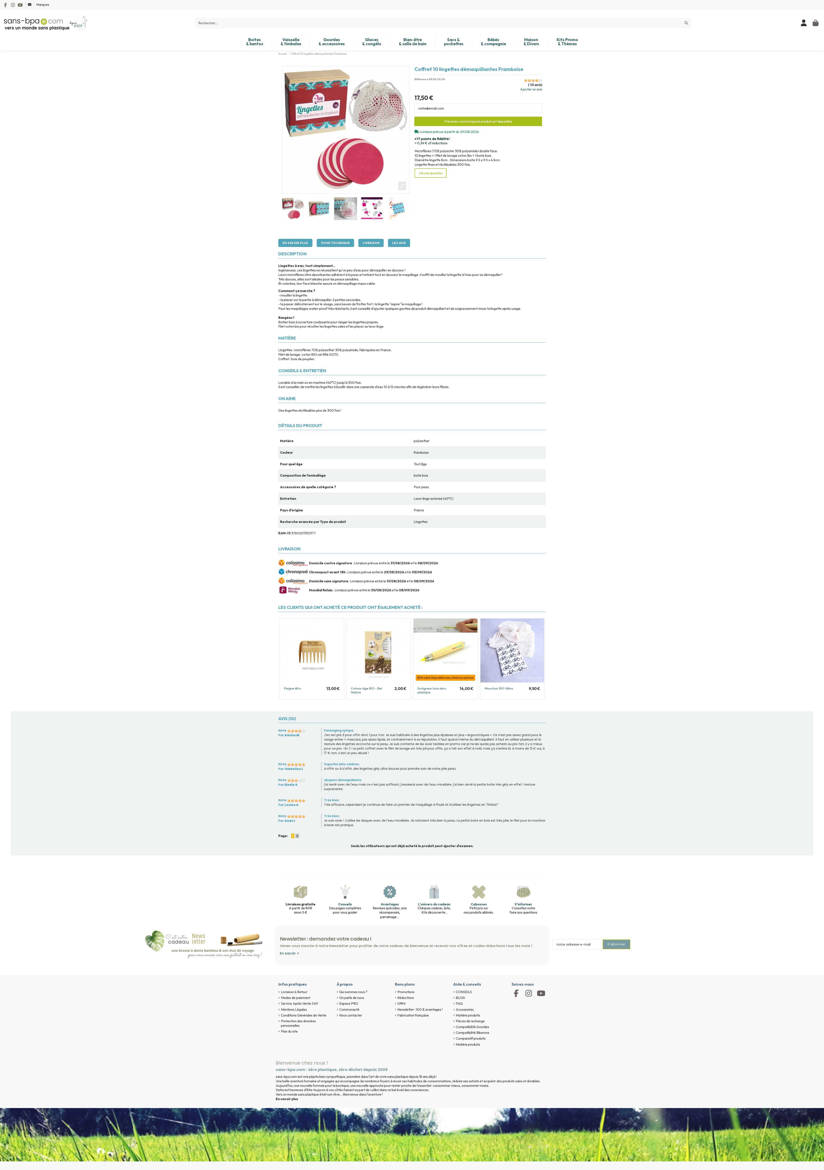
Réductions (405, 997)
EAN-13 (284, 533)
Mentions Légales (294, 1009)
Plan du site (289, 1031)
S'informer (523, 904)
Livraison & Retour (294, 992)
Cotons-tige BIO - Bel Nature (366, 690)
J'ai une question (430, 173)
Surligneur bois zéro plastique (432, 690)
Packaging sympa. (339, 730)
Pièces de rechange (470, 1021)
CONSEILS (464, 992)
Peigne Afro (292, 688)
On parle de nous (351, 997)
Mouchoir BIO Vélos (499, 688)
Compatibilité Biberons (472, 1032)
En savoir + (289, 953)
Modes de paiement (295, 997)
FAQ (459, 1003)
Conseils (345, 904)
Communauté (349, 1009)
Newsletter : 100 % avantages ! (419, 1009)
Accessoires (465, 1009)
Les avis (399, 243)
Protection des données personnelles (298, 1023)
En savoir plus (295, 243)
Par (288, 735)
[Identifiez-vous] (804, 23)
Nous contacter (350, 1015)
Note (282, 730)
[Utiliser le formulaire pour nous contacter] (30, 4)
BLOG (460, 997)
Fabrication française (413, 1015)
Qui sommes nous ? (353, 992)
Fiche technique (335, 243)
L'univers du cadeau (434, 904)
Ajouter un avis (531, 89)
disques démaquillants (342, 780)
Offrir (401, 1003)
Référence (421, 79)
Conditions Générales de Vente (303, 1015)
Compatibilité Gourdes (472, 1027)
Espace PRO (348, 1003)
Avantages (390, 904)
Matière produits (468, 1015)
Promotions (405, 992)
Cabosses (479, 904)
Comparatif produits (471, 1038)
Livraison (371, 243)
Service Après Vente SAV (299, 1003)
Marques (42, 4)
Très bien (331, 800)
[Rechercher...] (686, 23)
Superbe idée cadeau (341, 764)
